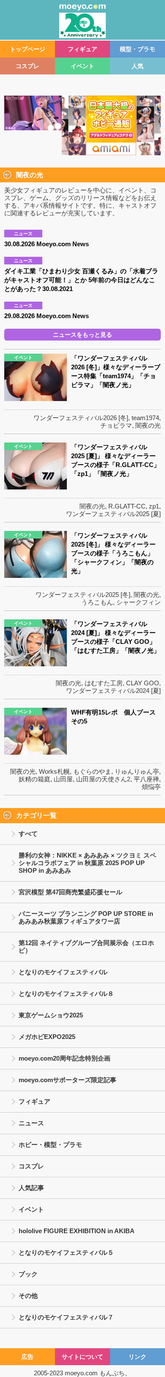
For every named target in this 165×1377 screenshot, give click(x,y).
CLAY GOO (142, 683)
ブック (28, 1274)
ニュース (31, 1123)
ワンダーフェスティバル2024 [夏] (113, 690)
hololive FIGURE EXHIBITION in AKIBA (77, 1230)
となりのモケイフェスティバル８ (66, 993)
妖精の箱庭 (34, 779)
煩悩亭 (151, 786)
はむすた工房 (104, 683)
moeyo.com (81, 1373)
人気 (137, 66)
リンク (137, 1356)
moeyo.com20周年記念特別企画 (64, 1058)
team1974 (145, 417)
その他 (28, 1295)
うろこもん (97, 602)
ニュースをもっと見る (82, 334)
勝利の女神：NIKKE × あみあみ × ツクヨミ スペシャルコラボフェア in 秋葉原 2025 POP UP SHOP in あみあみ (87, 863)
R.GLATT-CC (127, 506)
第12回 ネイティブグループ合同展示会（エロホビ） (86, 946)
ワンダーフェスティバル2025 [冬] (83, 594)
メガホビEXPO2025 (47, 1036)
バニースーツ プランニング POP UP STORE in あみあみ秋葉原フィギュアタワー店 (86, 917)
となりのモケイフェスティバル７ (66, 1317)
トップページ (27, 49)
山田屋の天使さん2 (103, 779)
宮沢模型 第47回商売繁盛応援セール (70, 892)
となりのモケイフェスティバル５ (66, 1252)
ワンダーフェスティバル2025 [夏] (113, 513)
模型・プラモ (137, 49)
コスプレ (27, 66)
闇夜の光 (148, 425)
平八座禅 (146, 779)
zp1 (154, 506)
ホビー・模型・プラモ (50, 1144)
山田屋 (63, 779)
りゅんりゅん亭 (137, 771)
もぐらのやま (92, 771)
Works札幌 (54, 771)
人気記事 (31, 1187)
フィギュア (82, 49)
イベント (82, 66)
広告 (27, 1356)
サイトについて (82, 1356)
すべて (28, 833)
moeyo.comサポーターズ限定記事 (67, 1079)
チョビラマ (116, 425)
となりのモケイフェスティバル (63, 972)
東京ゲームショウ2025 (51, 1015)
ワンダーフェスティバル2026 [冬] (80, 417)
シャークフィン (138, 602)
